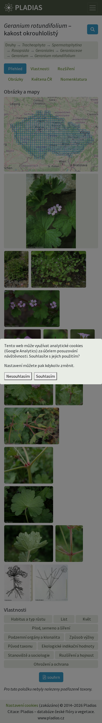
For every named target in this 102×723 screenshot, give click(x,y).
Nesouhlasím (18, 376)
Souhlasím (45, 376)
